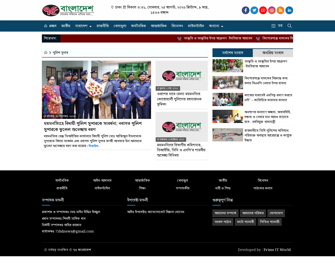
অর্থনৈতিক (138, 26)
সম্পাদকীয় (182, 188)
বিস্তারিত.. (94, 146)
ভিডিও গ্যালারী (269, 222)
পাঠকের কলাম (262, 188)
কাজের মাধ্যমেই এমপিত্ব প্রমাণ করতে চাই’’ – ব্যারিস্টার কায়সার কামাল (268, 98)
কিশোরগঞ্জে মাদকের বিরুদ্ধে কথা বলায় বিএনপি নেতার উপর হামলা (266, 81)
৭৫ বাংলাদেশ (82, 249)
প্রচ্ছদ (52, 26)
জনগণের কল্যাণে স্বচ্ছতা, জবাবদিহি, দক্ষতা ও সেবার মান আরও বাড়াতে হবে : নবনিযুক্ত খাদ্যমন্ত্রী (267, 117)
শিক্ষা (142, 188)
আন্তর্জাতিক (159, 26)
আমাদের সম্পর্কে (225, 213)
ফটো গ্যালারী (245, 222)
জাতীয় (65, 26)
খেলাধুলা (120, 26)
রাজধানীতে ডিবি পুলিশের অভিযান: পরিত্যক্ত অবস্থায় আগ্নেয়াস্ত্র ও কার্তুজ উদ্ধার (268, 135)
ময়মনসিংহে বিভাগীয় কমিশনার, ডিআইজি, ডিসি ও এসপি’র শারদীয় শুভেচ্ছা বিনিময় (181, 150)
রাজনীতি (103, 26)
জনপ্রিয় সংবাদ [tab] (272, 53)
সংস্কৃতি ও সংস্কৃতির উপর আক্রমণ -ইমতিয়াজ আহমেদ (213, 38)
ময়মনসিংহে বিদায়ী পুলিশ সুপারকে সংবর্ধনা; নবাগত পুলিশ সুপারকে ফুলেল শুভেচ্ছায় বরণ (93, 127)
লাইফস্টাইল (196, 26)
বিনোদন (177, 26)
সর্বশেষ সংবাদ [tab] (232, 53)
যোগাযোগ (276, 213)
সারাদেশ (81, 26)
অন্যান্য (214, 26)
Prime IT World (277, 249)
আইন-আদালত (102, 180)
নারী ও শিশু (223, 188)
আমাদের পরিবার (253, 213)
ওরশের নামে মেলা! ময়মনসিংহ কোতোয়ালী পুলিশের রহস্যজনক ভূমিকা (179, 99)
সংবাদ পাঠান (223, 222)
